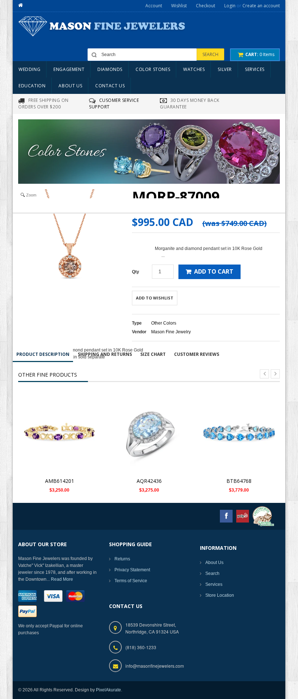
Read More (62, 579)
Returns (122, 558)
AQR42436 (149, 480)
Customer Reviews (196, 354)
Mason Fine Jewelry (171, 331)
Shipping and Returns (105, 354)
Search (212, 573)
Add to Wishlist (154, 298)
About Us (214, 562)
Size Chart (153, 354)
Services (213, 584)
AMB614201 (59, 480)
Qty (135, 271)
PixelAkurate (108, 689)
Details (61, 427)
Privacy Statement (132, 569)
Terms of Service (130, 580)
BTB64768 (238, 480)
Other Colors (163, 323)
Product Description (42, 354)
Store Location (219, 595)
